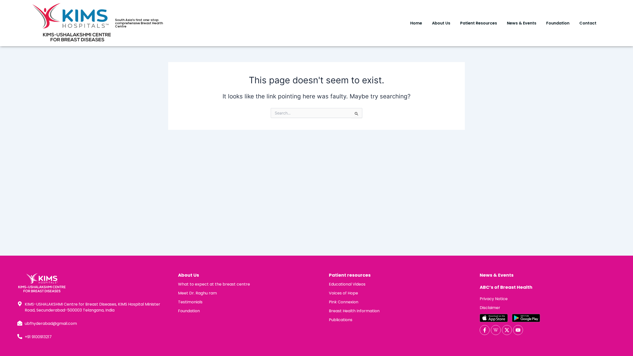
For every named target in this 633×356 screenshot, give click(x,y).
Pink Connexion (343, 302)
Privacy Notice (494, 299)
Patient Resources (478, 23)
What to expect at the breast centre (214, 284)
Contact (587, 23)
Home (416, 23)
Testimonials (190, 302)
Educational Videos (347, 284)
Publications (340, 320)
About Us (441, 23)
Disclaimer (490, 308)
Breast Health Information (354, 311)
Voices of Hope (343, 293)
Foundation (557, 23)
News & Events (521, 23)
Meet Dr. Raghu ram (197, 293)
